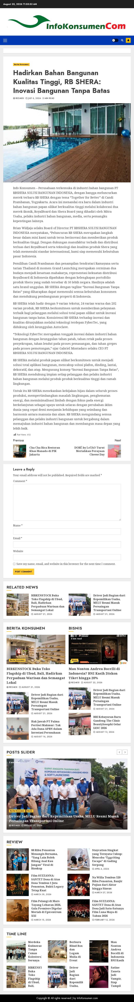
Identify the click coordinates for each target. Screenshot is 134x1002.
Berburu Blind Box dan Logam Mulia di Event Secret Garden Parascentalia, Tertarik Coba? (57, 951)
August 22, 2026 (93, 682)
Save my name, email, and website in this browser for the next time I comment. (66, 564)
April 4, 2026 (102, 869)
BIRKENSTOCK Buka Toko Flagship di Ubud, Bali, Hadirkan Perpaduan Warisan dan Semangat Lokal (18, 605)
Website (18, 551)
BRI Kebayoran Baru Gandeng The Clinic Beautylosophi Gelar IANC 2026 (80, 724)
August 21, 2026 (43, 614)
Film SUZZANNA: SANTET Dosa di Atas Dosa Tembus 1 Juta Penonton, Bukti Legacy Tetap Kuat (18, 885)
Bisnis (74, 660)
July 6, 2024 (34, 98)
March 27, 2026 (103, 892)
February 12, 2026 (105, 920)
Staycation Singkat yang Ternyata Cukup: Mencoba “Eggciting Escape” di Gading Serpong (78, 859)
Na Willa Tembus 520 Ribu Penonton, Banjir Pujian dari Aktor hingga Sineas (78, 885)
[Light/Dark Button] (115, 40)
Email (17, 538)
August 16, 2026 (43, 736)
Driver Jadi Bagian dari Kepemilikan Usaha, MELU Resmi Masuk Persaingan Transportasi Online (80, 605)
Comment (20, 481)
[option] (67, 794)
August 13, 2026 (105, 732)
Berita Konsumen (21, 64)
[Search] (122, 40)
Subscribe (128, 40)
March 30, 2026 (42, 894)
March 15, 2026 (42, 920)
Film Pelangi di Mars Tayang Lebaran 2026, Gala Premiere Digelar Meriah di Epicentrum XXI (18, 910)
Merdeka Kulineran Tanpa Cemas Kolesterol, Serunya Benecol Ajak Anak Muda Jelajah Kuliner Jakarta (16, 951)
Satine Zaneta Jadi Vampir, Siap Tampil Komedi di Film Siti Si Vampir (99, 977)
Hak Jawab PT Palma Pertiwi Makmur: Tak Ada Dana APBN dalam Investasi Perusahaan (18, 729)
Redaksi (20, 98)
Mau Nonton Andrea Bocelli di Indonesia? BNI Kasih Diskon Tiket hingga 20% (98, 649)
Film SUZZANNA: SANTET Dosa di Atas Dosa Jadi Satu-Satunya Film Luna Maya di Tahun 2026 (78, 910)
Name (18, 525)
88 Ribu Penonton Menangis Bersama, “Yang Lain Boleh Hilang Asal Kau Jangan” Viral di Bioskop (18, 859)
